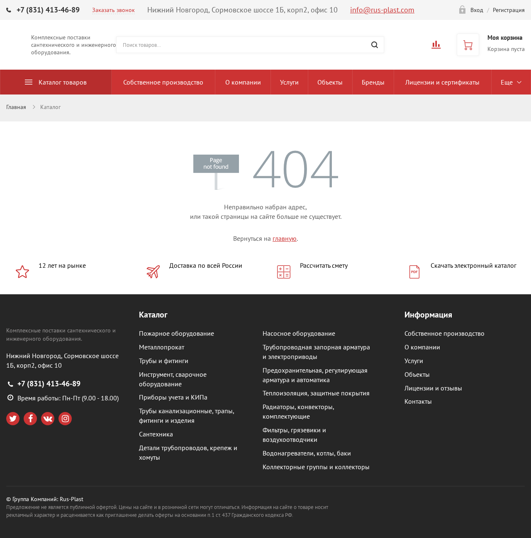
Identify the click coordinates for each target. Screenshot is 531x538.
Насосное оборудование (299, 333)
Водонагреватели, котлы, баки (307, 453)
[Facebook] (30, 418)
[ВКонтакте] (47, 418)
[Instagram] (65, 418)
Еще (507, 82)
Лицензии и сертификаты (442, 82)
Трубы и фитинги (163, 360)
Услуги (289, 82)
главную (285, 238)
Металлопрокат (161, 347)
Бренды (373, 82)
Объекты (330, 82)
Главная (16, 107)
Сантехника (156, 434)
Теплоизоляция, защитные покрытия (316, 393)
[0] (436, 47)
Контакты (418, 401)
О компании (243, 82)
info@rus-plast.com (382, 10)
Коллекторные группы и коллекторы (316, 467)
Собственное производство (163, 82)
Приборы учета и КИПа (173, 397)
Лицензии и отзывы (433, 388)
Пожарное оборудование (176, 333)
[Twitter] (12, 418)
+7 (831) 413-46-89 (48, 10)
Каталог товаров (63, 82)
